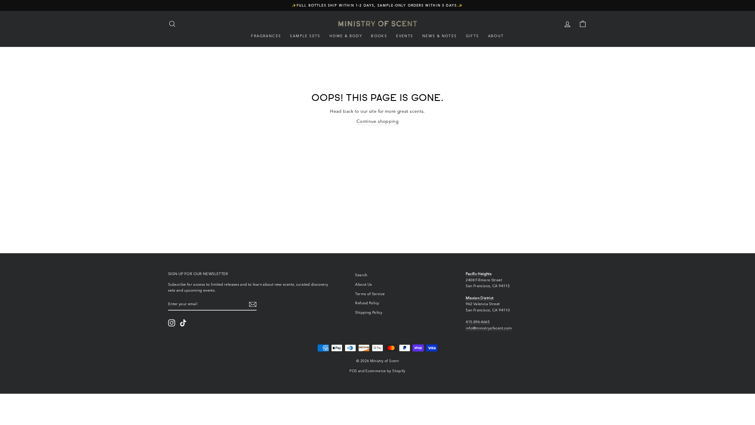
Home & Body (345, 36)
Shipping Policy (368, 312)
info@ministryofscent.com (489, 328)
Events (404, 36)
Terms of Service (370, 294)
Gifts (472, 36)
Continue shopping (377, 121)
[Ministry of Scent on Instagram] (171, 322)
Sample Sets (305, 36)
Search (361, 275)
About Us (363, 284)
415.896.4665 (478, 322)
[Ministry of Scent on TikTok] (183, 322)
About (496, 36)
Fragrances (266, 36)
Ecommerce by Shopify (385, 371)
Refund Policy (367, 303)
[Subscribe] (253, 304)
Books (379, 36)
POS (353, 371)
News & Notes (439, 36)
